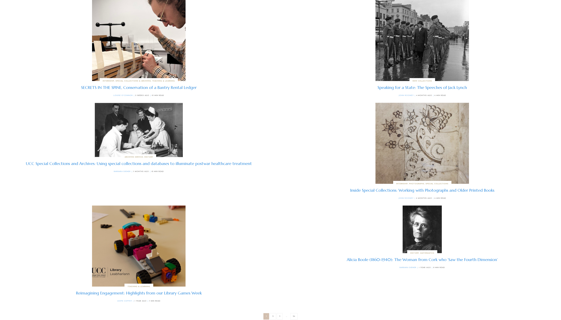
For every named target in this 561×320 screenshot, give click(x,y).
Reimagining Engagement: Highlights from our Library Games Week (139, 293)
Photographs (416, 184)
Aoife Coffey (124, 301)
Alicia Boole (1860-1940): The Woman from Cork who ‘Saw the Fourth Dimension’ (422, 259)
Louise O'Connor (123, 95)
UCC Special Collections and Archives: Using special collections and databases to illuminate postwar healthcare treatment (139, 163)
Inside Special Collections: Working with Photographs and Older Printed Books (422, 190)
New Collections (422, 81)
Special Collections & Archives (133, 81)
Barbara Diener (122, 171)
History (148, 157)
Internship (108, 81)
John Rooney (406, 95)
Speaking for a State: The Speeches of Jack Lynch (422, 87)
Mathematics (427, 253)
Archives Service (134, 157)
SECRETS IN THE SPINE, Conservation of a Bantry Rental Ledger (139, 87)
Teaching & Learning (163, 81)
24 (294, 316)
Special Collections (437, 184)
